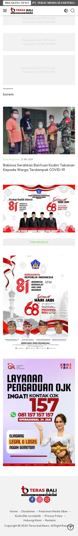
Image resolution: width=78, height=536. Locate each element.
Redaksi (50, 520)
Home (14, 511)
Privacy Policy (53, 516)
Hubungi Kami (32, 520)
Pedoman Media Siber (53, 511)
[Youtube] (47, 500)
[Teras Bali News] (21, 10)
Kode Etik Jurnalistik (28, 516)
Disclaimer (28, 511)
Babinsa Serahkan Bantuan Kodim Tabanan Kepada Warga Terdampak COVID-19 (39, 167)
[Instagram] (39, 500)
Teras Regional (11, 159)
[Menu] (5, 10)
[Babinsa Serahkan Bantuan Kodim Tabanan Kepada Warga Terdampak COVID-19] (39, 130)
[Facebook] (32, 500)
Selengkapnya (39, 242)
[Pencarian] (72, 10)
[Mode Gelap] (66, 10)
